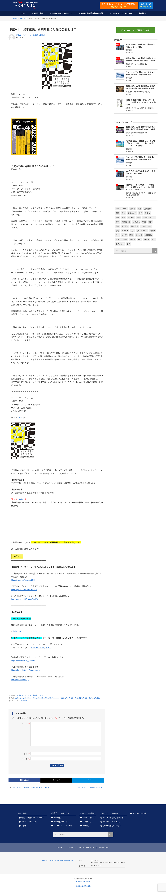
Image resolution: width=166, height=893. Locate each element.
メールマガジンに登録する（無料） (137, 30)
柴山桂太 (131, 217)
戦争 (123, 213)
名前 (27, 754)
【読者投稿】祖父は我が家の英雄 (89, 788)
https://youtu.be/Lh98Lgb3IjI (23, 580)
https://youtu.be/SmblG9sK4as (24, 590)
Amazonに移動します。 (41, 647)
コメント (25, 723)
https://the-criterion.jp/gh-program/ (25, 670)
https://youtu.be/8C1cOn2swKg (24, 599)
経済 (117, 213)
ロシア (124, 235)
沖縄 (139, 217)
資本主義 (96, 698)
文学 (117, 222)
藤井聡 (132, 209)
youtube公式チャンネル (112, 826)
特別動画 (142, 13)
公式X (71, 848)
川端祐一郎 (126, 222)
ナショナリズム (149, 217)
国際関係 (148, 235)
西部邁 (132, 239)
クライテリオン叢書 (29, 822)
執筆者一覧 (87, 822)
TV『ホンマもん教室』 (112, 822)
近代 (128, 244)
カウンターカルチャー (23, 698)
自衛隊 (152, 231)
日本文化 (138, 235)
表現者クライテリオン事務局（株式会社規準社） (59, 860)
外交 (139, 239)
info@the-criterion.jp (20, 680)
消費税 (146, 239)
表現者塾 (57, 818)
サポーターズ (145, 5)
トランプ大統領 (121, 239)
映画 (131, 235)
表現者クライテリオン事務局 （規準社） (31, 35)
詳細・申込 (18, 631)
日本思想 (134, 226)
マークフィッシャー (52, 698)
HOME (22, 13)
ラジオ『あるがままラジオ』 (114, 818)
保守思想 (125, 226)
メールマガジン (89, 818)
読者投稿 (86, 826)
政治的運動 (69, 698)
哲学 (123, 217)
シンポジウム (146, 226)
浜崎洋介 (147, 209)
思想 (117, 231)
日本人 (147, 213)
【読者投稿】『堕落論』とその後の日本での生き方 (31, 788)
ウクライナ (120, 244)
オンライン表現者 (139, 813)
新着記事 (24, 700)
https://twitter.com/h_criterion (23, 660)
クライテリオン (38, 698)
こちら (20, 417)
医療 (153, 239)
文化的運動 (83, 698)
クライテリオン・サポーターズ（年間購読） (119, 5)
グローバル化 (142, 231)
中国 (144, 222)
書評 (90, 698)
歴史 (117, 217)
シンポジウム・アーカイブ (64, 826)
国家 (117, 226)
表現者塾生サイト (60, 822)
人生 (117, 235)
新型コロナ (132, 213)
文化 (76, 698)
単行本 (23, 826)
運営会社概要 (104, 848)
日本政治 (136, 222)
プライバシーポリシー (86, 848)
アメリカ (125, 231)
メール (26, 759)
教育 (150, 222)
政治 (62, 698)
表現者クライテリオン (83, 886)
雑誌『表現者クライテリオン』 (33, 818)
